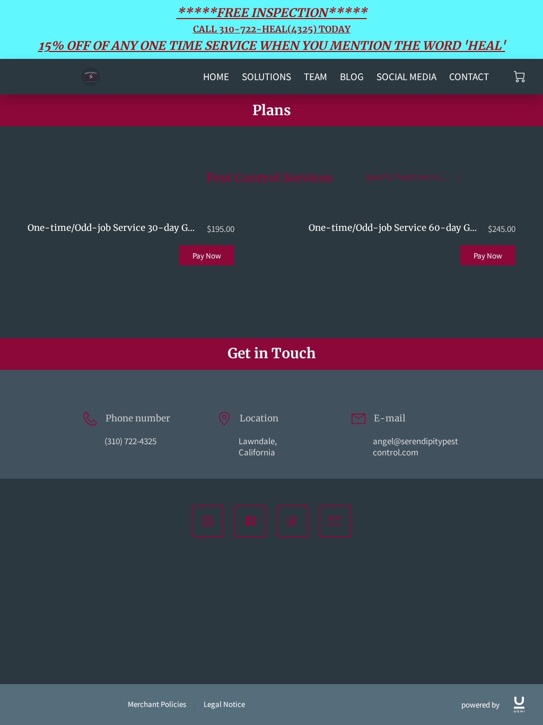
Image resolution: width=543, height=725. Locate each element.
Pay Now (207, 256)
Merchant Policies (157, 704)
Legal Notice (224, 704)
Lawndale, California (258, 447)
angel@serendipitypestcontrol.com (415, 447)
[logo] (519, 704)
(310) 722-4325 (130, 441)
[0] (519, 76)
